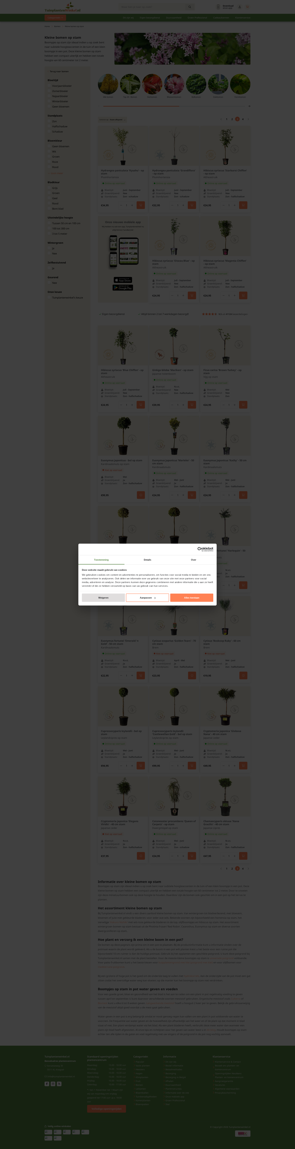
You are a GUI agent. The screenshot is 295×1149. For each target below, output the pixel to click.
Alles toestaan (191, 597)
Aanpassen (146, 597)
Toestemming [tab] (101, 559)
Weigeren (103, 597)
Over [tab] (193, 559)
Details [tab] (147, 559)
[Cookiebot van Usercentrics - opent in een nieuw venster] (199, 549)
